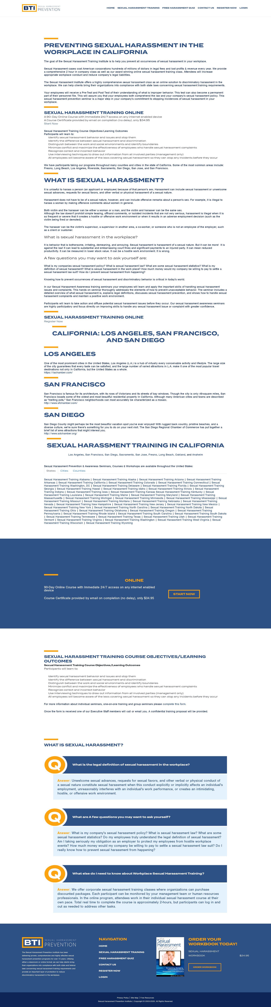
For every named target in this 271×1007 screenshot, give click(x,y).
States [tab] (51, 470)
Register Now (53, 321)
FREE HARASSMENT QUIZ (116, 958)
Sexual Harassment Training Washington (130, 520)
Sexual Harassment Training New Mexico (192, 504)
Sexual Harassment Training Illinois (170, 489)
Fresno (152, 454)
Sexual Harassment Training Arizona (161, 479)
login (244, 7)
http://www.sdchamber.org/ (60, 433)
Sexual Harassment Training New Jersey (139, 504)
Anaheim (197, 454)
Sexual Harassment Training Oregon (152, 510)
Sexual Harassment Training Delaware (116, 485)
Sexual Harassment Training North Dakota (176, 507)
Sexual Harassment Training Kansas (133, 492)
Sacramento (126, 454)
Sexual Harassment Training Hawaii (78, 489)
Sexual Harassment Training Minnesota (139, 498)
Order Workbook (205, 967)
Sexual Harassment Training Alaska (114, 479)
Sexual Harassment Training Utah (164, 516)
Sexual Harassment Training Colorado (132, 482)
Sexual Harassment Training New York (67, 507)
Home (111, 7)
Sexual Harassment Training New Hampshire (83, 504)
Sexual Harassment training (138, 7)
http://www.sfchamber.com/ (60, 403)
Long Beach (166, 454)
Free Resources (147, 998)
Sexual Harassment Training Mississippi (190, 498)
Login (103, 977)
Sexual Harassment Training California (81, 482)
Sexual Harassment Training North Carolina (120, 507)
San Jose (141, 454)
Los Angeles (76, 454)
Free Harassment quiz (178, 7)
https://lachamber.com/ (58, 372)
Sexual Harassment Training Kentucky (179, 492)
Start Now (51, 123)
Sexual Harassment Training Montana (107, 501)
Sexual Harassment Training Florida (164, 485)
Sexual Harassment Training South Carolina (145, 513)
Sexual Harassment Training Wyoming (109, 523)
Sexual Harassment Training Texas (119, 516)
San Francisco (94, 454)
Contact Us (206, 7)
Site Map (134, 998)
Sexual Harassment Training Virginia (79, 520)
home (103, 946)
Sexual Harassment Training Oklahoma (103, 510)
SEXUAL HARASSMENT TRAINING (121, 952)
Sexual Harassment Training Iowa (87, 492)
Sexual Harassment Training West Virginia (183, 520)
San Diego (111, 454)
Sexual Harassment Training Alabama (67, 479)
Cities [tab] (64, 470)
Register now (227, 7)
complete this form (174, 704)
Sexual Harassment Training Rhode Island (89, 513)
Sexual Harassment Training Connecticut (183, 482)
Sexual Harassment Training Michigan (88, 498)
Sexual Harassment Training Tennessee (70, 516)
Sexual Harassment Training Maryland (154, 495)
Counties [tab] (79, 470)
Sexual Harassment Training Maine (106, 495)
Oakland (180, 454)
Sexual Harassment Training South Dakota (200, 513)
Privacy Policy (123, 998)
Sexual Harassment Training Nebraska (156, 501)
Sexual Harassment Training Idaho (124, 489)
